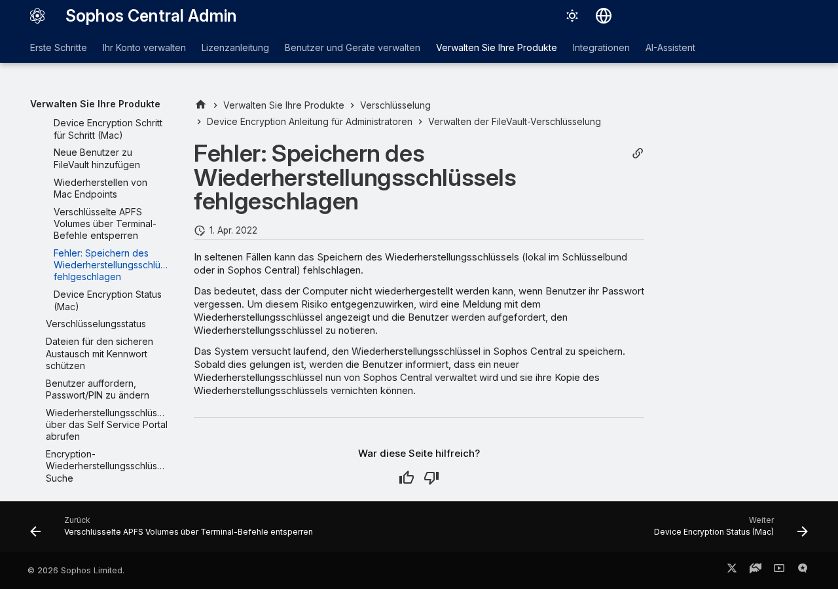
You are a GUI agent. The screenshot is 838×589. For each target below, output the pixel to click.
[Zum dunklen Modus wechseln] (572, 16)
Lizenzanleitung (235, 47)
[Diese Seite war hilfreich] (406, 478)
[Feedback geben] (802, 570)
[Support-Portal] (755, 570)
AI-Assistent (670, 47)
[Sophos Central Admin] (37, 16)
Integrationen (601, 47)
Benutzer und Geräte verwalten (352, 47)
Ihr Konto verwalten (144, 47)
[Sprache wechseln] (604, 16)
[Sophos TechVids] (779, 570)
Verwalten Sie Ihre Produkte (496, 47)
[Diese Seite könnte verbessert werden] (431, 478)
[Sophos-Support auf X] (731, 570)
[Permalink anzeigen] (637, 153)
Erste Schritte (58, 47)
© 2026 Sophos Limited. (75, 570)
